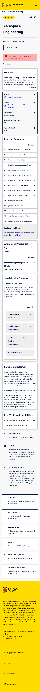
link (20, 235)
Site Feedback (11, 684)
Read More (32, 88)
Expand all (31, 145)
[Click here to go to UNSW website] (6, 6)
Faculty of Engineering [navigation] (14, 97)
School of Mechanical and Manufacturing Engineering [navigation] (20, 106)
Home (4, 12)
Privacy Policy (11, 663)
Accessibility (11, 673)
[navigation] (16, 425)
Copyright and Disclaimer (15, 653)
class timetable (16, 386)
